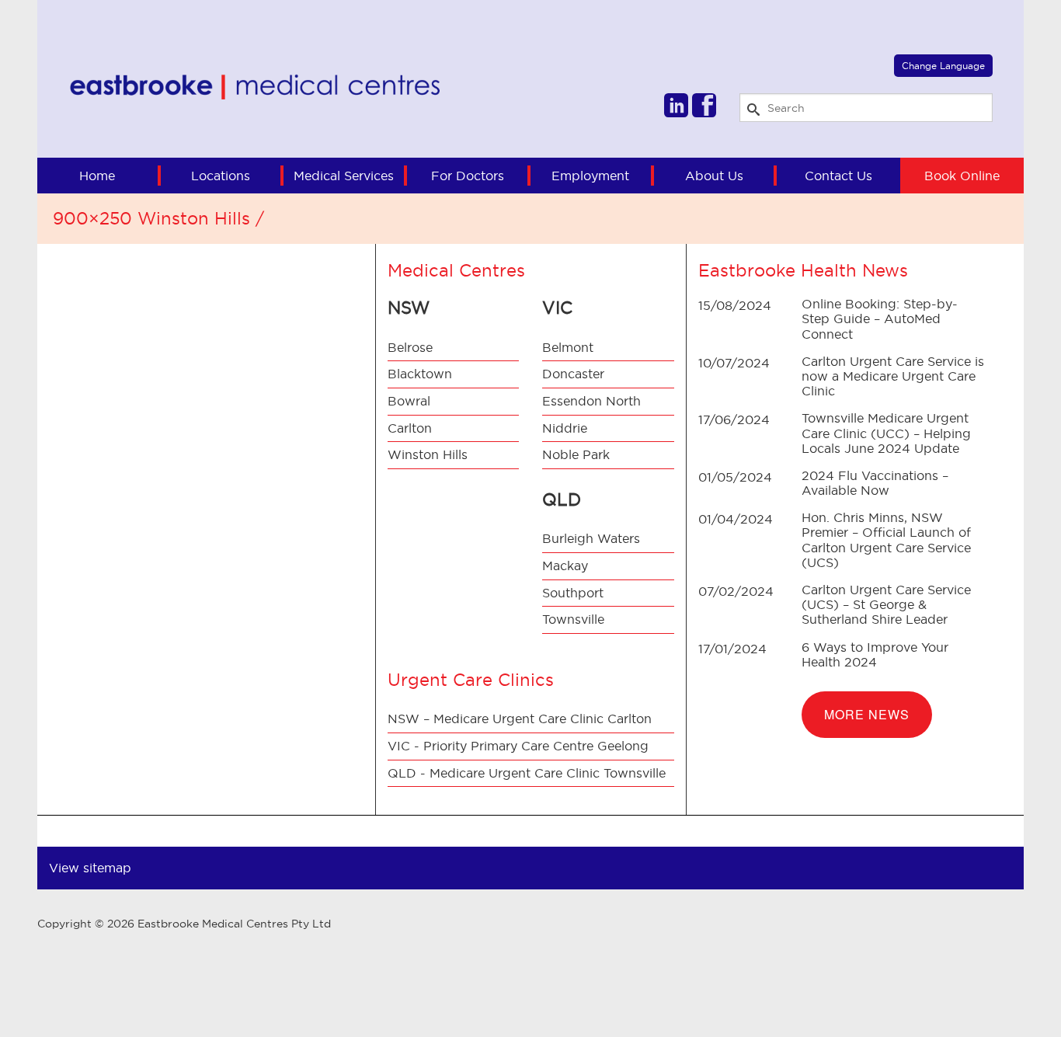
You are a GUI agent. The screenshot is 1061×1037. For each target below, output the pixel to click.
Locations (220, 175)
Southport (573, 592)
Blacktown (420, 373)
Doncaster (573, 373)
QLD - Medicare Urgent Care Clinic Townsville (527, 773)
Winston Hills (428, 454)
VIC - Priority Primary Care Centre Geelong (518, 745)
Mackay (565, 565)
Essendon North (591, 401)
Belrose (410, 347)
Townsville (573, 619)
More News (867, 714)
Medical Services (344, 175)
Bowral (409, 401)
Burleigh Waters (591, 538)
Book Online (962, 175)
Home (97, 175)
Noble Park (576, 454)
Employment (590, 175)
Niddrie (564, 428)
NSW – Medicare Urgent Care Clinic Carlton (520, 718)
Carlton (410, 428)
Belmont (567, 347)
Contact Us (838, 175)
